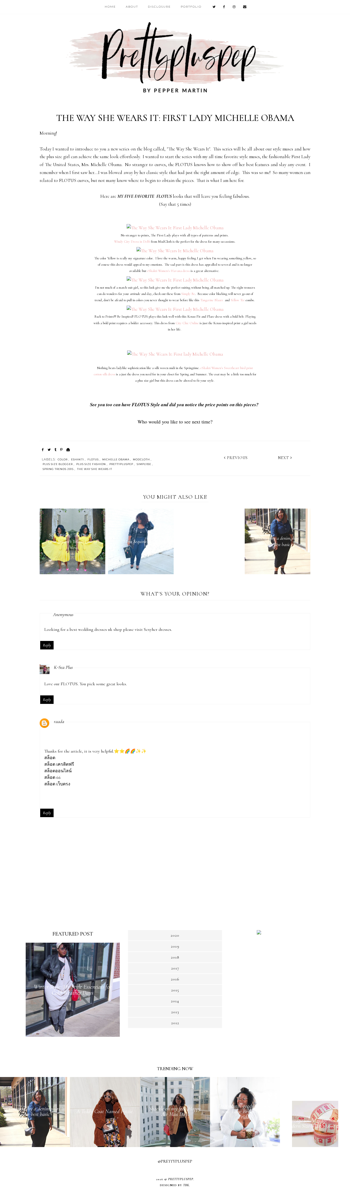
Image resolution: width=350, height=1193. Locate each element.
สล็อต (49, 757)
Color (63, 459)
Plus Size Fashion (91, 464)
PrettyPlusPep (180, 1179)
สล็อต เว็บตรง (57, 784)
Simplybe (144, 464)
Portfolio (191, 6)
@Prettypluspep (175, 1161)
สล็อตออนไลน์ (58, 771)
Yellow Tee (238, 300)
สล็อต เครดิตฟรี (59, 764)
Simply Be (188, 294)
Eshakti (77, 459)
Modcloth (141, 459)
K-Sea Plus (63, 667)
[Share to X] (49, 449)
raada (59, 721)
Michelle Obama (115, 459)
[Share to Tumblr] (55, 449)
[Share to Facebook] (43, 449)
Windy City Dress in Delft (132, 241)
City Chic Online (187, 323)
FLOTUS (93, 459)
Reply (47, 645)
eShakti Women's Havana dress (168, 271)
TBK (186, 1185)
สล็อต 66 (52, 777)
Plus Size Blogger (58, 464)
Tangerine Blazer (211, 300)
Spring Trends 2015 (58, 469)
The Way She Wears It (94, 469)
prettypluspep (121, 464)
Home (110, 6)
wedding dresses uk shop (100, 629)
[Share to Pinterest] (61, 449)
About (132, 6)
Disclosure (159, 6)
